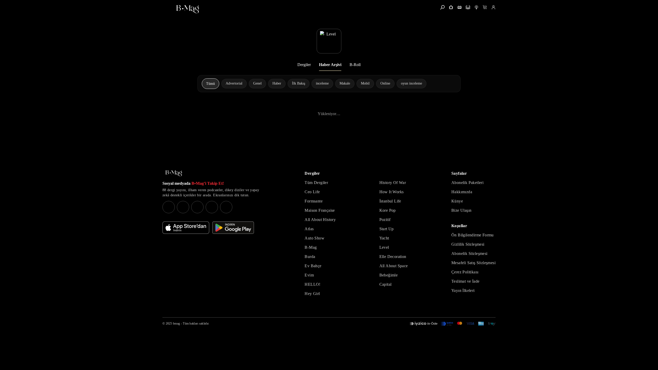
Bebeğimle (388, 275)
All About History (320, 219)
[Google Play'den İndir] (233, 227)
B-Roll (355, 64)
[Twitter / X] (197, 207)
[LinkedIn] (212, 207)
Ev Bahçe (313, 266)
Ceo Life (312, 192)
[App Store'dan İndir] (185, 227)
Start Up (386, 229)
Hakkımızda (461, 192)
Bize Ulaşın (461, 210)
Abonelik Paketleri (467, 182)
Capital (385, 284)
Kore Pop (387, 210)
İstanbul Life (390, 201)
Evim (309, 275)
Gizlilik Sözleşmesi (468, 244)
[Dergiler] (459, 7)
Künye (457, 201)
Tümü (210, 84)
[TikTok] (226, 207)
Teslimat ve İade (465, 281)
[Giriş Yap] (493, 7)
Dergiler (304, 64)
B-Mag (311, 247)
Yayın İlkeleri (463, 290)
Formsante (314, 201)
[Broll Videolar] (476, 7)
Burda (310, 256)
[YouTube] (183, 207)
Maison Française (320, 210)
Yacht (384, 238)
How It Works (391, 192)
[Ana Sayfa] (173, 173)
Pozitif (385, 219)
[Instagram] (168, 207)
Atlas (309, 229)
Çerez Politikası (464, 272)
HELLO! (312, 284)
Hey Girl (312, 293)
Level (384, 247)
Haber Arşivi (330, 64)
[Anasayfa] (451, 7)
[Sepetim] (485, 7)
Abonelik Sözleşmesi (469, 253)
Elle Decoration (392, 256)
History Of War (392, 182)
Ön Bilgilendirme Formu (472, 235)
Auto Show (314, 238)
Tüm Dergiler (316, 182)
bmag (176, 323)
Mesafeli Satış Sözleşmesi (473, 263)
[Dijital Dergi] (468, 7)
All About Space (393, 266)
